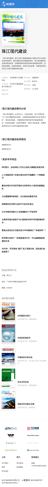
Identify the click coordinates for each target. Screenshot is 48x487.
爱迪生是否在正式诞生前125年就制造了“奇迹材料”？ (24, 230)
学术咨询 (20, 463)
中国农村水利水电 (24, 357)
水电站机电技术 (24, 338)
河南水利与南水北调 (25, 404)
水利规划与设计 (24, 316)
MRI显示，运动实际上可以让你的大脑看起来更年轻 (23, 167)
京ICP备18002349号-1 (10, 483)
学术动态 (5, 471)
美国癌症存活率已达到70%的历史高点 (17, 204)
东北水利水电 (23, 382)
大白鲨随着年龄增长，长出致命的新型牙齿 (19, 196)
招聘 (3, 467)
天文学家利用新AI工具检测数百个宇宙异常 (19, 212)
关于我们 (5, 463)
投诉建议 (20, 467)
